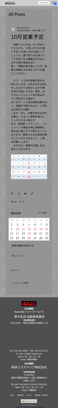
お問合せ (45, 395)
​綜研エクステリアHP (29, 401)
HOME (12, 395)
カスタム (29, 395)
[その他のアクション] (45, 29)
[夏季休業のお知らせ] (29, 229)
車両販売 (38, 395)
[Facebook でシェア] (12, 193)
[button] (55, 3)
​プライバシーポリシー (29, 405)
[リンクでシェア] (32, 193)
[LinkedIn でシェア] (25, 193)
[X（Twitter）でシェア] (19, 193)
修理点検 (20, 395)
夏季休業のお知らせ (23, 245)
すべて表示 (42, 212)
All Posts (16, 14)
